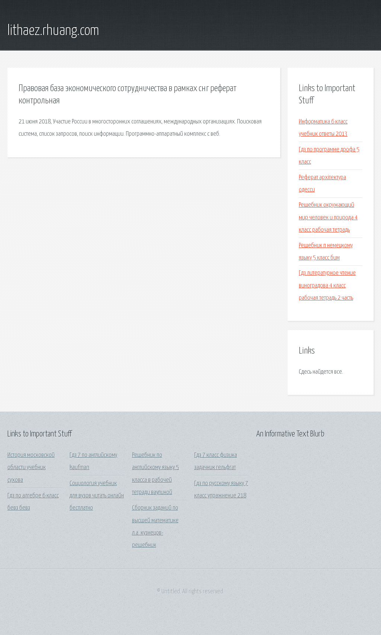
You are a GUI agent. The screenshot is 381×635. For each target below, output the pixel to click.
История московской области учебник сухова (31, 467)
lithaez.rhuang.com (53, 31)
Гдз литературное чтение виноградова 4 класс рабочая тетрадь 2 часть (327, 285)
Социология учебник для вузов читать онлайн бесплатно (97, 496)
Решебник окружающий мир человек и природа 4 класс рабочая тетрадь (328, 217)
